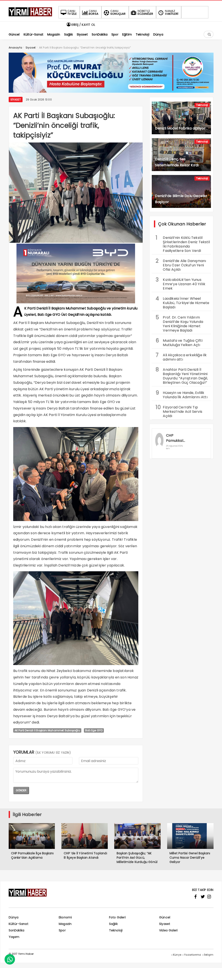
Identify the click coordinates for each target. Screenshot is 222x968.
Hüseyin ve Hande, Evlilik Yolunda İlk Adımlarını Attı (181, 394)
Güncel (164, 917)
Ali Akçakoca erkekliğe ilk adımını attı (181, 356)
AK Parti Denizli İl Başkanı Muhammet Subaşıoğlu (47, 730)
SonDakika (16, 930)
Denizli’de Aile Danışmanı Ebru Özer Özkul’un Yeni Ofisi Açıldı (181, 264)
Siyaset (15, 99)
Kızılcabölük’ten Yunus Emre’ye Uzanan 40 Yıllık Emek (180, 283)
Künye (177, 955)
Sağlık (113, 924)
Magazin (65, 924)
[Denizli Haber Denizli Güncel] (30, 16)
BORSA (93, 12)
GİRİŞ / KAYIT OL (82, 25)
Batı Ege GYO (94, 730)
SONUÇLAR (118, 12)
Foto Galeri (117, 917)
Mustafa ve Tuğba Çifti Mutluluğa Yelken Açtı (179, 342)
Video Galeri (168, 930)
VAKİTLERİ (171, 12)
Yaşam (14, 937)
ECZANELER (145, 12)
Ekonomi (65, 917)
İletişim (209, 955)
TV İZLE (72, 12)
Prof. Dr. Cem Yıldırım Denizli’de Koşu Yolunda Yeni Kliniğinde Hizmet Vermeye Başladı (179, 323)
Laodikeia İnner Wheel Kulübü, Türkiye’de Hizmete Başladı (182, 302)
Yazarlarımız (192, 955)
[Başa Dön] (214, 960)
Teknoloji (202, 105)
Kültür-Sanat (18, 924)
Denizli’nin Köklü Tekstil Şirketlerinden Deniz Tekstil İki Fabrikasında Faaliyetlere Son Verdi (183, 243)
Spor (62, 930)
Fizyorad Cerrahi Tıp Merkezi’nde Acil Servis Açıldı (179, 411)
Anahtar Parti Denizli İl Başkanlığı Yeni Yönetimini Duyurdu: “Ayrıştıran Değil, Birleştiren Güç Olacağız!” (182, 375)
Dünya (14, 917)
